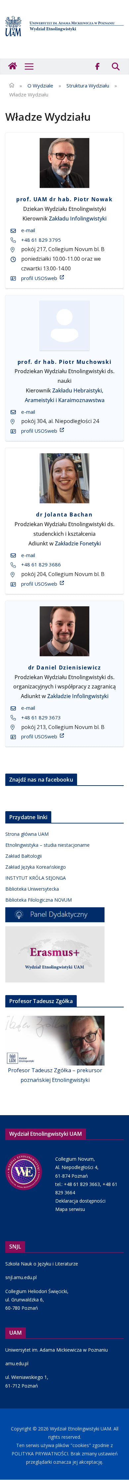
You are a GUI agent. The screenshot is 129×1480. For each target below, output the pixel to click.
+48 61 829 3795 (41, 239)
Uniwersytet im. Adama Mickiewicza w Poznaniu (56, 1350)
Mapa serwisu (70, 1209)
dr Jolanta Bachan (64, 514)
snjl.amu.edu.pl (21, 1277)
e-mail (28, 230)
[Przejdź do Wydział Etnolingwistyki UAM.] (11, 85)
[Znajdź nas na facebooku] (97, 66)
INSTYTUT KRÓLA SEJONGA (35, 878)
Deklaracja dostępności (80, 1201)
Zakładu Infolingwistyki (78, 218)
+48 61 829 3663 (82, 1184)
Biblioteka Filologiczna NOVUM (38, 900)
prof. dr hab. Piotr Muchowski (64, 362)
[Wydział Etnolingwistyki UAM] (13, 66)
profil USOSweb (39, 278)
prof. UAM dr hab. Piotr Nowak (64, 199)
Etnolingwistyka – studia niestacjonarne (47, 845)
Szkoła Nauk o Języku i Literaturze (41, 1263)
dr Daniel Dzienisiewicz (64, 667)
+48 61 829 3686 (41, 564)
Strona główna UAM (27, 834)
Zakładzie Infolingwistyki (77, 696)
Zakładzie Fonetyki (78, 543)
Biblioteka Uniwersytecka (32, 889)
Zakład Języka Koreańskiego (35, 867)
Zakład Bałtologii (23, 856)
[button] (29, 66)
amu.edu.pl (16, 1363)
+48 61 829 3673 (41, 717)
